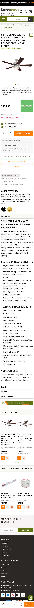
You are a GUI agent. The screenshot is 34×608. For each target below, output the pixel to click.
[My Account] (20, 11)
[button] (24, 160)
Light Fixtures (5, 570)
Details (4, 391)
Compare (16, 165)
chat (9, 143)
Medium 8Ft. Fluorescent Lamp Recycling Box (23, 501)
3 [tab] (17, 84)
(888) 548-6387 (7, 594)
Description (5, 215)
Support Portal (6, 555)
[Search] (29, 19)
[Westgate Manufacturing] (25, 105)
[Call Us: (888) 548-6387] (24, 11)
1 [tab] (14, 84)
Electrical (4, 573)
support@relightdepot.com (11, 596)
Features (4, 582)
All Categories (9, 566)
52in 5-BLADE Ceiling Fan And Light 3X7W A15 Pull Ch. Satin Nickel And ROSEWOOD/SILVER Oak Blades (8, 443)
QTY (4, 132)
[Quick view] (7, 461)
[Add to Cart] (3, 461)
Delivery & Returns (8, 401)
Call (6, 143)
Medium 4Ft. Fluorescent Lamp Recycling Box (8, 501)
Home (3, 25)
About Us (5, 549)
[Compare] (12, 513)
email (14, 143)
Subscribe (24, 536)
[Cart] (29, 11)
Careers (4, 558)
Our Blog (5, 552)
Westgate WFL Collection (11, 174)
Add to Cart (23, 132)
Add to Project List (16, 160)
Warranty (4, 396)
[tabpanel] (17, 66)
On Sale (3, 576)
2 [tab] (16, 84)
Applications (4, 579)
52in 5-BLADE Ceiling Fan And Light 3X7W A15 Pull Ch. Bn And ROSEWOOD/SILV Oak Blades (24, 442)
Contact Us (5, 561)
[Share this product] (29, 35)
